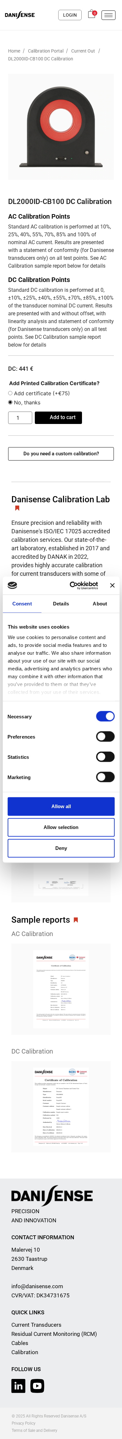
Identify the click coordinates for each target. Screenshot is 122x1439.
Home (14, 51)
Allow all (61, 806)
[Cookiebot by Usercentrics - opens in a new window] (72, 585)
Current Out (83, 51)
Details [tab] (61, 603)
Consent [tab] (22, 603)
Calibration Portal (46, 51)
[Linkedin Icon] (18, 1386)
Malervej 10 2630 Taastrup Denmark (29, 1258)
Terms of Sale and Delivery (34, 1430)
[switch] (105, 736)
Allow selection (61, 827)
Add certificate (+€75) (41, 393)
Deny (61, 848)
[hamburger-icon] (108, 15)
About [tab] (100, 603)
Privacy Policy (23, 1423)
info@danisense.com (37, 1286)
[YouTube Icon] (37, 1386)
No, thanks (26, 402)
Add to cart (62, 417)
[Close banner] (112, 585)
